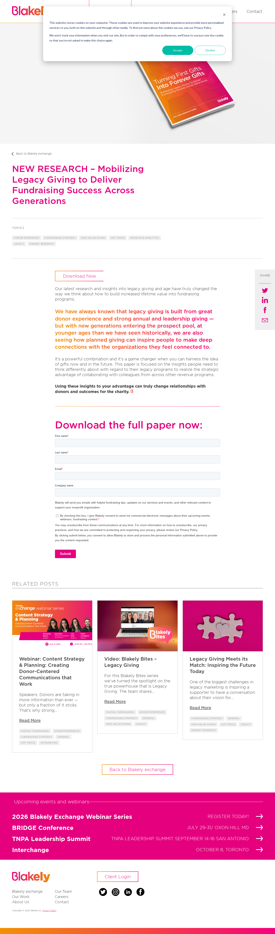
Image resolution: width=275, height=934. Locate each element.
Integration (49, 743)
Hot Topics (118, 238)
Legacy (19, 244)
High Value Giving (93, 238)
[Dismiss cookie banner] (224, 15)
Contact (254, 11)
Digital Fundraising (35, 731)
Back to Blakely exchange (34, 153)
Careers (61, 897)
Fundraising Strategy (60, 238)
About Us (20, 902)
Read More (30, 720)
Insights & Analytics (144, 238)
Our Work (20, 897)
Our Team (63, 891)
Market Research (41, 244)
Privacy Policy (49, 910)
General (63, 737)
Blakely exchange (27, 891)
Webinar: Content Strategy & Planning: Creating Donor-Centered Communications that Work (52, 671)
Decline (210, 50)
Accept (177, 50)
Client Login (118, 876)
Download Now (79, 276)
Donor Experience (26, 238)
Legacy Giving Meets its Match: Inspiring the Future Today (223, 665)
